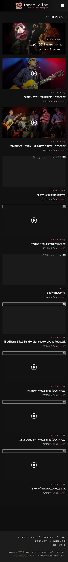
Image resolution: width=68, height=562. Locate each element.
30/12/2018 (48, 199)
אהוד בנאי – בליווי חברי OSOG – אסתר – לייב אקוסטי (38, 146)
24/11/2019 (48, 101)
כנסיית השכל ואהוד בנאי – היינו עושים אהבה (42, 440)
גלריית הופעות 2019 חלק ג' (46, 44)
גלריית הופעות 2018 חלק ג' (51, 195)
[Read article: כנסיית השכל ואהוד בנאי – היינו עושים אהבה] (34, 416)
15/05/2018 (48, 297)
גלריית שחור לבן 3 (56, 293)
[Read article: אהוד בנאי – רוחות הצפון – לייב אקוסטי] (34, 73)
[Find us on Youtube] (54, 545)
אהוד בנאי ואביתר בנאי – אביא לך (48, 244)
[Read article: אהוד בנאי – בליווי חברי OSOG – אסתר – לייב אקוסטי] (34, 122)
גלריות (63, 288)
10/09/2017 (48, 346)
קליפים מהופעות (58, 93)
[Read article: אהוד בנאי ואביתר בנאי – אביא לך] (34, 220)
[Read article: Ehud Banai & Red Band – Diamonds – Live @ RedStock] (34, 318)
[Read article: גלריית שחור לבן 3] (34, 269)
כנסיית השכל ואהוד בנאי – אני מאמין (46, 391)
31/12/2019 (44, 49)
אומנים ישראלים (54, 39)
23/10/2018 (48, 248)
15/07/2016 (48, 395)
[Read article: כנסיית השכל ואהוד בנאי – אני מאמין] (34, 367)
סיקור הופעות (48, 537)
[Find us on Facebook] (65, 545)
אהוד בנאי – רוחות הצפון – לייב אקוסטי (45, 97)
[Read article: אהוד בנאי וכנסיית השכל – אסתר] (34, 465)
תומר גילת (56, 49)
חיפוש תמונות (59, 540)
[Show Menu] (62, 5)
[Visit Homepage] (31, 5)
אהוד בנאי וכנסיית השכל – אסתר (49, 489)
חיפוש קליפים (41, 540)
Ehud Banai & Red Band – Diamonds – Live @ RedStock (35, 342)
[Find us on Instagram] (60, 545)
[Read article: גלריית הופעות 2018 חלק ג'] (34, 171)
